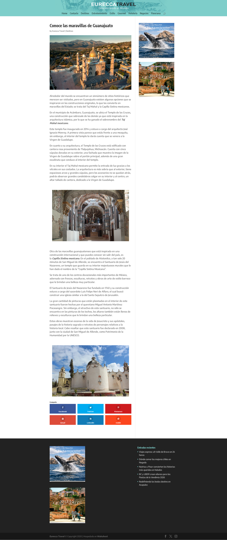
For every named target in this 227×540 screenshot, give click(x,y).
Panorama (156, 13)
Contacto (74, 13)
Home (64, 13)
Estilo (112, 13)
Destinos (85, 13)
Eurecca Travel (58, 31)
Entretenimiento (99, 13)
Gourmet (122, 13)
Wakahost (102, 536)
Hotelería (133, 13)
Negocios (144, 13)
